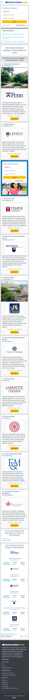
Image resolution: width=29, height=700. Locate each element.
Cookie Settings (5, 686)
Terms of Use (5, 684)
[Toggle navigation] (1, 2)
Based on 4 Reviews (17, 445)
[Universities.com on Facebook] (13, 697)
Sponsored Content (6, 25)
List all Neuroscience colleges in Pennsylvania (13, 41)
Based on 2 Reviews (17, 153)
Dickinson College (9, 416)
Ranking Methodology (7, 668)
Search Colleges (5, 662)
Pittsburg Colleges (6, 539)
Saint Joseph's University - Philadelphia (11, 492)
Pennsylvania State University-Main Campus (13, 237)
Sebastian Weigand (11, 300)
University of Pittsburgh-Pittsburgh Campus (13, 338)
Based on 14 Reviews (17, 116)
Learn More (14, 119)
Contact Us (4, 680)
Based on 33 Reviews (17, 269)
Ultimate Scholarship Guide (8, 673)
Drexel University (9, 277)
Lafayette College (9, 379)
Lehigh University (9, 124)
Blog (3, 664)
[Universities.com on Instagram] (15, 697)
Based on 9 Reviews (17, 228)
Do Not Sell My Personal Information (9, 688)
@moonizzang (10, 87)
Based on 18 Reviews (17, 370)
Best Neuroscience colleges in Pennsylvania (13, 34)
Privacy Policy (5, 682)
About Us (4, 666)
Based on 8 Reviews (17, 329)
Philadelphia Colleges (6, 540)
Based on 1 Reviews (17, 483)
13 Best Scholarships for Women (9, 675)
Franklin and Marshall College (13, 454)
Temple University (9, 199)
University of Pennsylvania (12, 64)
